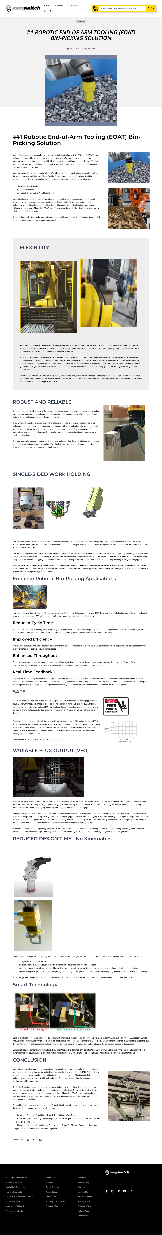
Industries (72, 6)
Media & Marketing (86, 1192)
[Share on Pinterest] (34, 1139)
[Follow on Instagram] (112, 1191)
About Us (50, 1182)
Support (47, 11)
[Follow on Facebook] (106, 1191)
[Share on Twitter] (28, 1139)
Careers (81, 1187)
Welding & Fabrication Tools (17, 1178)
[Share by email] (40, 1139)
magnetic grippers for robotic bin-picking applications (59, 173)
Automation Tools (13, 1201)
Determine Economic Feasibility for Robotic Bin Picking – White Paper (46, 1115)
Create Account (52, 1187)
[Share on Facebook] (22, 1139)
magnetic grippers (29, 161)
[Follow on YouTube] (124, 1191)
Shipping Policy (84, 1206)
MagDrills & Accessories (16, 1187)
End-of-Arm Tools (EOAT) (43, 176)
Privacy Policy (84, 1201)
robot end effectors (82, 161)
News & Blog (83, 1182)
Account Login (52, 1192)
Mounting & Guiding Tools (16, 1206)
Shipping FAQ (52, 1206)
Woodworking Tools (14, 1182)
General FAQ (51, 1197)
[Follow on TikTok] (130, 1191)
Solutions (59, 6)
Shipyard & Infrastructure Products (20, 1197)
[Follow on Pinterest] (118, 1191)
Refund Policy (84, 1211)
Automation (81, 21)
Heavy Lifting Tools (14, 1192)
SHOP (47, 6)
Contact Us (50, 1178)
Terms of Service (85, 1197)
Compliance (83, 1216)
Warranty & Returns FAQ (56, 1201)
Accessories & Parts (14, 1211)
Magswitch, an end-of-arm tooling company (38, 357)
